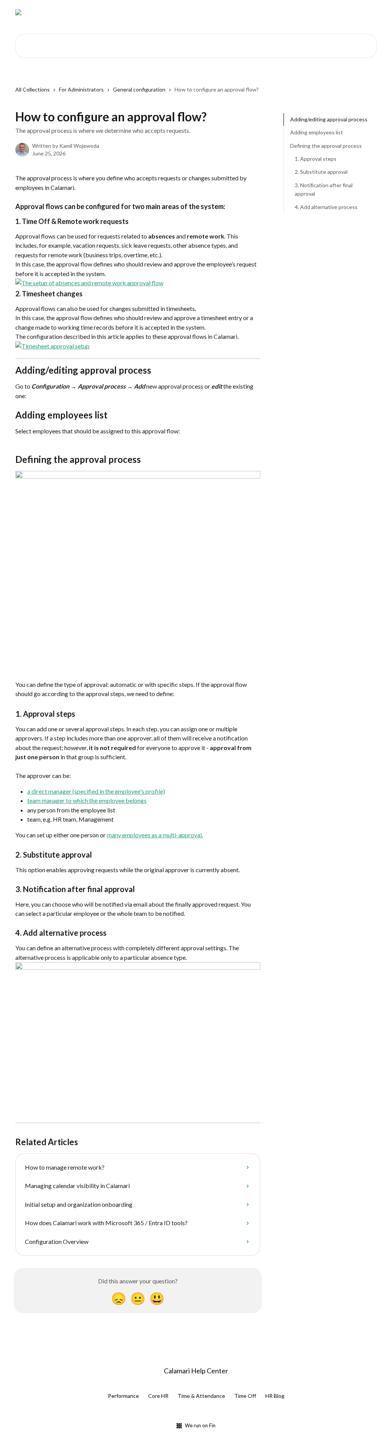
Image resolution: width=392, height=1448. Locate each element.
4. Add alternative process (326, 207)
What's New (278, 12)
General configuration (139, 89)
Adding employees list (316, 132)
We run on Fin (200, 1425)
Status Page (318, 12)
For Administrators (81, 89)
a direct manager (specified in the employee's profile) (96, 791)
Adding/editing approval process (329, 119)
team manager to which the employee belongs (87, 800)
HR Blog (274, 1395)
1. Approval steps (315, 158)
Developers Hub (233, 12)
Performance (123, 1395)
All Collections (32, 89)
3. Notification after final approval (324, 189)
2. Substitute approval (321, 171)
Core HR (158, 1395)
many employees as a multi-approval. (155, 834)
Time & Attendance (201, 1395)
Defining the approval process (326, 145)
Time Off (245, 1395)
